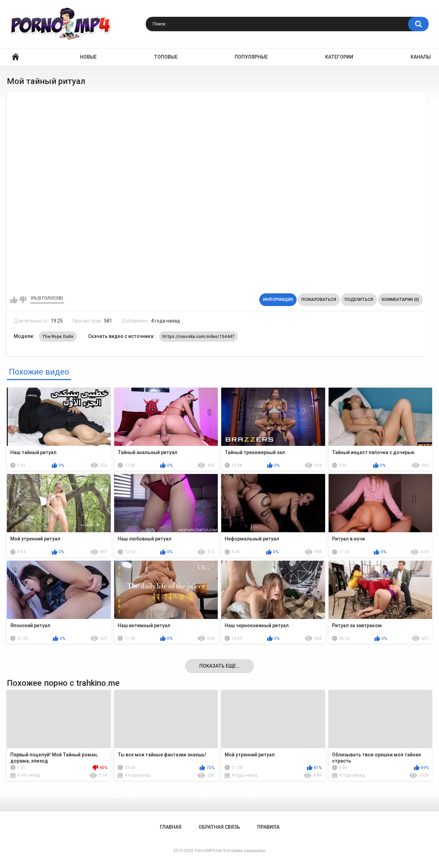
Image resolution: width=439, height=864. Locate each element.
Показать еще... (219, 666)
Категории (339, 57)
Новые (88, 57)
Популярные (251, 57)
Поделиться (359, 299)
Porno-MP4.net (208, 850)
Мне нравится (13, 299)
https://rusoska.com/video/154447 (199, 336)
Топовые (166, 57)
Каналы (421, 57)
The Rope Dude (57, 336)
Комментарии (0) (400, 299)
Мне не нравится (22, 299)
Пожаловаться (318, 299)
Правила (268, 827)
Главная (15, 57)
